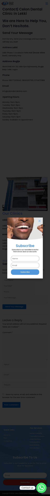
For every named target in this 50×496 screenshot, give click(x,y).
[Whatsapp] (41, 488)
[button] (39, 221)
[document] (25, 248)
